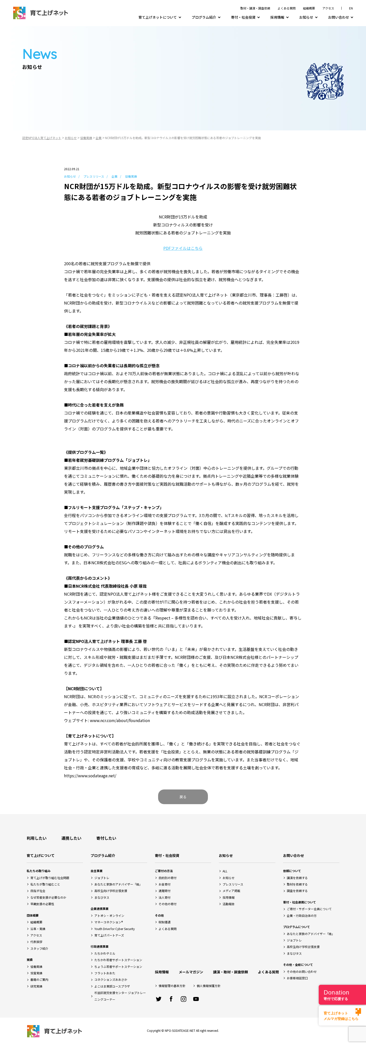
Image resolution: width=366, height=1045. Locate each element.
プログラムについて (296, 927)
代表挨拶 (36, 942)
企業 (115, 176)
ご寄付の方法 (164, 871)
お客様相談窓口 (297, 978)
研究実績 (36, 986)
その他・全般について (298, 964)
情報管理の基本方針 (172, 986)
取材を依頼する (297, 884)
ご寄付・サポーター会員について (309, 909)
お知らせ (306, 17)
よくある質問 (287, 8)
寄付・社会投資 (243, 17)
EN (351, 8)
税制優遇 (165, 922)
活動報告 (229, 904)
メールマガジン (191, 971)
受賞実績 (36, 973)
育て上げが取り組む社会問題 (49, 878)
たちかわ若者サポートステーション (118, 960)
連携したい (71, 838)
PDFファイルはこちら (183, 248)
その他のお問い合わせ (302, 971)
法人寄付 (165, 897)
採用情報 (277, 17)
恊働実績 (36, 966)
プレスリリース (93, 176)
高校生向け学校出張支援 (110, 890)
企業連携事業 (100, 908)
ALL (225, 871)
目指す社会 (37, 890)
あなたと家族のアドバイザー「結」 (118, 884)
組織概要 (309, 8)
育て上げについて (41, 855)
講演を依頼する (297, 878)
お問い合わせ (338, 17)
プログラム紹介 (204, 17)
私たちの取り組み (39, 871)
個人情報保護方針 (209, 986)
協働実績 (131, 176)
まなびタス (101, 897)
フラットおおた (104, 973)
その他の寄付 (168, 904)
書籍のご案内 (39, 979)
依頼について (292, 871)
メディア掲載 (231, 890)
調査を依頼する (297, 890)
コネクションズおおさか (110, 979)
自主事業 (97, 871)
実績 (30, 959)
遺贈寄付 (165, 890)
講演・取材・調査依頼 (230, 971)
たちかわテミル (104, 953)
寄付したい (106, 838)
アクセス (328, 8)
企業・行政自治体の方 (302, 915)
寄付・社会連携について (299, 902)
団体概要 (33, 915)
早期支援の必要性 (42, 904)
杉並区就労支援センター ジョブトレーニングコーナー (120, 996)
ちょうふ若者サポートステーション (118, 966)
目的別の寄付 (168, 878)
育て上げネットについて (157, 17)
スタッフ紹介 (39, 948)
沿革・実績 (37, 929)
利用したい (37, 838)
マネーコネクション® (108, 922)
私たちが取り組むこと (45, 884)
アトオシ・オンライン (109, 915)
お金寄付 (165, 884)
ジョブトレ (101, 878)
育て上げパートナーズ (109, 935)
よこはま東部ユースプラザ (112, 986)
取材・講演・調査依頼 (255, 8)
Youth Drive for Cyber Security (114, 929)
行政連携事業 (100, 946)
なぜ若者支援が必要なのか (48, 897)
